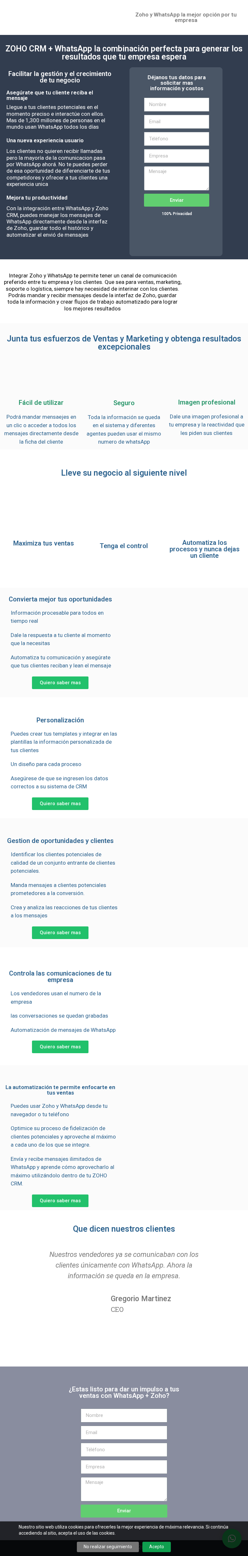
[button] (60, 682)
